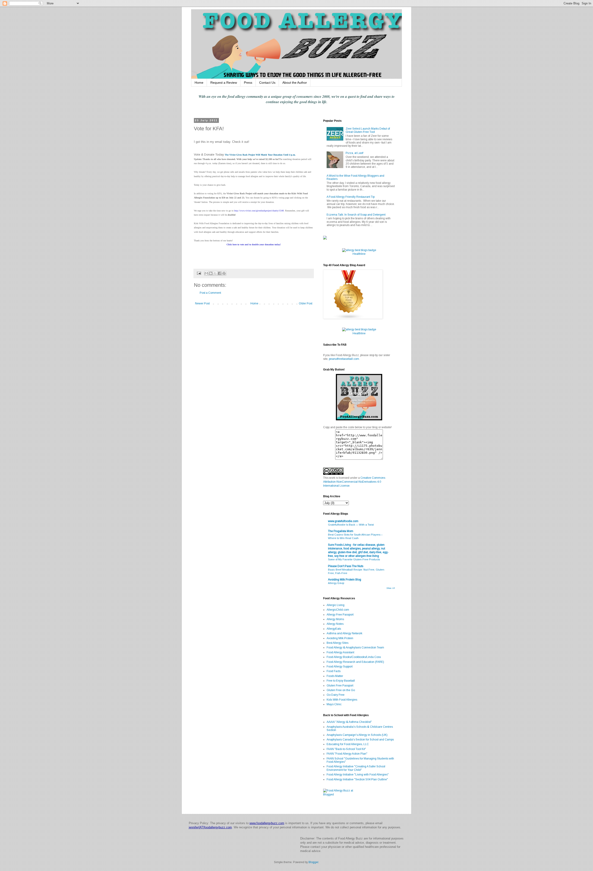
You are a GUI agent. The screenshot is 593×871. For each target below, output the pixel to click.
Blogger (313, 862)
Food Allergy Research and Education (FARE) (355, 662)
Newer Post (202, 303)
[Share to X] (215, 273)
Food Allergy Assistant (340, 652)
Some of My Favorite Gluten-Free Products (354, 559)
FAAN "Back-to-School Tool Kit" (346, 749)
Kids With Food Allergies (342, 699)
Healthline (359, 253)
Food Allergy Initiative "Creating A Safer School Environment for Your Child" (356, 768)
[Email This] (206, 273)
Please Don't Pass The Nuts (345, 566)
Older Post (305, 303)
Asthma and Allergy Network (344, 633)
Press (248, 82)
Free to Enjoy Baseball (341, 680)
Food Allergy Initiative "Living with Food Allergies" (358, 774)
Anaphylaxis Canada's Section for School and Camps (360, 739)
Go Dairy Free (335, 694)
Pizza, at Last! (354, 153)
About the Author (294, 82)
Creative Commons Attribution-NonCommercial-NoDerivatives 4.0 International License (354, 481)
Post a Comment (210, 292)
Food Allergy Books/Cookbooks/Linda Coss (354, 657)
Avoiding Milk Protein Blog (344, 579)
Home (199, 82)
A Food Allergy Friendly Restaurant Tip (351, 196)
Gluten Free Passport (340, 685)
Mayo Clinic (334, 704)
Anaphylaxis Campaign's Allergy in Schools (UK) (357, 735)
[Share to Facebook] (219, 273)
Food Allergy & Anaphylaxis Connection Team (355, 647)
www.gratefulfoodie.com (343, 521)
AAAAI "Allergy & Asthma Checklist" (349, 722)
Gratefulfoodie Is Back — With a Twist (351, 524)
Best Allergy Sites (337, 642)
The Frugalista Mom (340, 531)
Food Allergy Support (340, 666)
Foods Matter (335, 676)
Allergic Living (335, 605)
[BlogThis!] (210, 273)
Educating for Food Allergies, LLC (348, 744)
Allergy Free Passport (340, 614)
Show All (390, 588)
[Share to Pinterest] (224, 273)
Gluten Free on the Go (341, 690)
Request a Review (223, 82)
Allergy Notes (335, 623)
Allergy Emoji (336, 583)
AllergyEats (334, 628)
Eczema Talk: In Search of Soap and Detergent (356, 214)
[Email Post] (199, 273)
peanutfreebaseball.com (344, 359)
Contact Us (267, 82)
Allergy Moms (335, 619)
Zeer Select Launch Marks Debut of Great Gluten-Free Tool (368, 130)
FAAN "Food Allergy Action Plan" (347, 753)
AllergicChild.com (338, 609)
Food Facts (334, 671)
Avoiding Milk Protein (340, 638)
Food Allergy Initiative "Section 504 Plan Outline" (357, 779)
